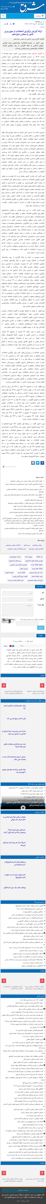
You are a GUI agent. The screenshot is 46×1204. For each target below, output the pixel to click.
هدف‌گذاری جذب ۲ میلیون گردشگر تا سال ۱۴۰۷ (28, 1086)
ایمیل (42, 598)
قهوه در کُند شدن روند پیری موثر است (31, 1000)
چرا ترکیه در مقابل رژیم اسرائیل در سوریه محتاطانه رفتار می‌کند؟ (24, 1021)
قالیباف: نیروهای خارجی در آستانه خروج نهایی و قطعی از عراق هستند (25, 1078)
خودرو (42, 675)
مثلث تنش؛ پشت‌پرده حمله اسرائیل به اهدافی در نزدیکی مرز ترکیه (14, 732)
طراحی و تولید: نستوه (23, 1201)
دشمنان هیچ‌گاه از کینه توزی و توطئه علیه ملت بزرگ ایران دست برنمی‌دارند (25, 1046)
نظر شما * (40, 605)
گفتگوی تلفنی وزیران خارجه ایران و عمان (31, 1089)
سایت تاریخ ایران (15, 557)
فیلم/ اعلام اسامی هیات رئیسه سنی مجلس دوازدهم (26, 481)
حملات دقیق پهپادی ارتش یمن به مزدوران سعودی (28, 954)
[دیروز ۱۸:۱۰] (35, 821)
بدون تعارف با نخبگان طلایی (34, 1039)
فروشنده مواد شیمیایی (35, 580)
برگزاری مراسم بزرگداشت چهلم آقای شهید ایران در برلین (25, 1146)
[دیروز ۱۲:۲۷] (35, 735)
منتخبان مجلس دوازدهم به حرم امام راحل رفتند (27, 509)
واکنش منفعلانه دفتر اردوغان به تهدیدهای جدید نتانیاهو (26, 1056)
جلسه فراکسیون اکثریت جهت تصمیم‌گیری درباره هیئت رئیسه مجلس (24, 485)
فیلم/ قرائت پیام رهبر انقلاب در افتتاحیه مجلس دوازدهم (25, 503)
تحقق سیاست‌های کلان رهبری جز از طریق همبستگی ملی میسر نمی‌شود (24, 496)
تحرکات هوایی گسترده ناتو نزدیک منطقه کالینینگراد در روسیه (25, 1143)
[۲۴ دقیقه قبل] (34, 1171)
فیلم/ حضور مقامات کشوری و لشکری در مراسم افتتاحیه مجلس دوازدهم (24, 529)
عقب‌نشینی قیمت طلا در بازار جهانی (32, 791)
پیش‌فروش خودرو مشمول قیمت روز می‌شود (35, 692)
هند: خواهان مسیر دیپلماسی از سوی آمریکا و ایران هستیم (25, 1071)
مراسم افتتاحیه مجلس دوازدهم (17, 549)
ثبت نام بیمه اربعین (36, 572)
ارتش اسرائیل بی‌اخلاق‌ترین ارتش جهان (31, 1149)
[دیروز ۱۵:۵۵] (35, 722)
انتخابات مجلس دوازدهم (13, 545)
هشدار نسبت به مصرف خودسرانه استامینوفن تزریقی (27, 1012)
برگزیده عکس (40, 857)
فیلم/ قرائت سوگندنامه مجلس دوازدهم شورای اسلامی (25, 512)
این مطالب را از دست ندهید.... (34, 701)
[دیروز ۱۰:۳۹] (35, 748)
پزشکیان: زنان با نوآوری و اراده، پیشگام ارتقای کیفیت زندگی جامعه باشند (24, 1052)
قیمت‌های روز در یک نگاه (36, 784)
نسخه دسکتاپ (23, 1190)
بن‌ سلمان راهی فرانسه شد (34, 1115)
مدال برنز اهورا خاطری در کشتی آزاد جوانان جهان (28, 1062)
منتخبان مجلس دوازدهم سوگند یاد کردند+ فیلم (27, 506)
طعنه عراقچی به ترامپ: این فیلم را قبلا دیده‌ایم (28, 1118)
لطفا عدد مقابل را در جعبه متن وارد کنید (32, 619)
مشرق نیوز (27, 6)
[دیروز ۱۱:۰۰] (35, 878)
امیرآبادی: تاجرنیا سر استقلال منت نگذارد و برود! (28, 957)
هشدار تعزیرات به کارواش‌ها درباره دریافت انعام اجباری (26, 1033)
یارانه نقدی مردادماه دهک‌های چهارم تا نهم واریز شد (14, 771)
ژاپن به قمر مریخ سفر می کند (16, 718)
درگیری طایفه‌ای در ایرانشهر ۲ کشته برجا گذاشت (13, 987)
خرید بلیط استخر (37, 576)
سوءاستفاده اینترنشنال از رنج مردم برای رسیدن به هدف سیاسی (24, 960)
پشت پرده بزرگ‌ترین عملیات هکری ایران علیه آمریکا (15, 745)
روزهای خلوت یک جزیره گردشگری (15, 887)
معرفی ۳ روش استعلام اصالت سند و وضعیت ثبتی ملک (14, 758)
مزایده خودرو (9, 572)
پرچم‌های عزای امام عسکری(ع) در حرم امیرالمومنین (15, 863)
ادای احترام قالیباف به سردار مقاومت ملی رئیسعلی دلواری (25, 918)
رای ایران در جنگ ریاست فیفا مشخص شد (30, 1128)
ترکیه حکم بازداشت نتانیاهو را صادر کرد (14, 707)
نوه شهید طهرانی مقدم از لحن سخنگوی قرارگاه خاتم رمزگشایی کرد (23, 933)
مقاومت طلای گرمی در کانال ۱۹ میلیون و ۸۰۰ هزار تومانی (25, 788)
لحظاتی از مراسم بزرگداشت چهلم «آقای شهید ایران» (27, 1065)
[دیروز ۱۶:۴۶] (35, 709)
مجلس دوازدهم (37, 545)
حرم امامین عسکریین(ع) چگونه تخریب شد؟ (30, 909)
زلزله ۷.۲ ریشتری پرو (36, 1027)
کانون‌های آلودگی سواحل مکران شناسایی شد (29, 1030)
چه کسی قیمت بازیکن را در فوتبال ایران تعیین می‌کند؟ (26, 1024)
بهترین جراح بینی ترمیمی (18, 564)
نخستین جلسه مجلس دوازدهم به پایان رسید (28, 515)
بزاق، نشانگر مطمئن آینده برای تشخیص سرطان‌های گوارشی (25, 1006)
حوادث (42, 971)
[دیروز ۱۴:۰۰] (35, 866)
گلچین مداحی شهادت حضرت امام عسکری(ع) (29, 906)
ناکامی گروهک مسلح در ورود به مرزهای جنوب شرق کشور (34, 987)
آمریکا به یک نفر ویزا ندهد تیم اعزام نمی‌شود (14, 844)
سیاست (38, 15)
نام (43, 592)
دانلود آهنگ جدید (37, 564)
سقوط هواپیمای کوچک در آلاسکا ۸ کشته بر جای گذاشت (26, 1140)
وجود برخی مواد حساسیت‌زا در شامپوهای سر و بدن (27, 1018)
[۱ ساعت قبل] (12, 1171)
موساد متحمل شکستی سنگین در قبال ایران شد (29, 1092)
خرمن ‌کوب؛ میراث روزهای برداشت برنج (31, 1009)
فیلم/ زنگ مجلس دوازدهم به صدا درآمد (30, 533)
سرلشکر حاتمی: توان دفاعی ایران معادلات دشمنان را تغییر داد (24, 1131)
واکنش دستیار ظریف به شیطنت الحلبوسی (30, 921)
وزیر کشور (27, 545)
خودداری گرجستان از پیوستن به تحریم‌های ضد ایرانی (27, 915)
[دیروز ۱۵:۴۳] (34, 979)
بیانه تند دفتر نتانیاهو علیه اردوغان (32, 939)
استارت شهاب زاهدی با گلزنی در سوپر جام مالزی (28, 1109)
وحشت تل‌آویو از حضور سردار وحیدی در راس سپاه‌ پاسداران (25, 927)
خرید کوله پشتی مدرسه (15, 580)
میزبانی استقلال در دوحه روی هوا (33, 1083)
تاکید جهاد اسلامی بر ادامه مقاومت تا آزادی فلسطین (27, 1137)
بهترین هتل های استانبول (34, 560)
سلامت (42, 1163)
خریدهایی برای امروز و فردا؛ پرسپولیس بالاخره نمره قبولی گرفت (14, 831)
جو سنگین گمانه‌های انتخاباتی (33, 500)
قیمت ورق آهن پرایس (20, 576)
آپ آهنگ (39, 557)
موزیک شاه (28, 557)
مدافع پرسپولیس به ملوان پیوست (33, 912)
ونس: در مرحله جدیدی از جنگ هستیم (31, 950)
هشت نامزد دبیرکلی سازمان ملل (33, 936)
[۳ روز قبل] (34, 683)
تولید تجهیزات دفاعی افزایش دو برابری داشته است (27, 1042)
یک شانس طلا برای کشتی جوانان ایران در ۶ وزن (28, 1098)
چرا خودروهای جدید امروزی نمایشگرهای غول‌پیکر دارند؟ (14, 692)
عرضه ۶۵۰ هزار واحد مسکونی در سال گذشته (29, 1003)
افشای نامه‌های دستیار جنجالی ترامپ (32, 1112)
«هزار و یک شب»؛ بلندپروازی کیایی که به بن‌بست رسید (26, 947)
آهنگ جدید (21, 572)
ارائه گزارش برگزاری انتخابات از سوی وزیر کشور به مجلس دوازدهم (23, 32)
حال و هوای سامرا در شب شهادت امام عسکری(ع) (15, 876)
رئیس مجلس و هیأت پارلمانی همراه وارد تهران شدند (27, 930)
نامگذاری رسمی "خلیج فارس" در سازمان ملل (29, 924)
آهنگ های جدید (37, 568)
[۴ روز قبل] (12, 683)
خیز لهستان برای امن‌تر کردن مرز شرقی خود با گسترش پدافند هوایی (22, 1015)
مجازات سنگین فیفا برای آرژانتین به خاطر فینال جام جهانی (14, 818)
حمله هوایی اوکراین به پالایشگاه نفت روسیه (30, 1134)
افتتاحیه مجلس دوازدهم (36, 549)
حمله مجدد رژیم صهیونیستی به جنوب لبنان (30, 1121)
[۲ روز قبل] (35, 773)
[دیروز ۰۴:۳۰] (35, 761)
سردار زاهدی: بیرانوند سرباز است (33, 963)
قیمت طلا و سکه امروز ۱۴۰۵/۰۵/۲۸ (32, 794)
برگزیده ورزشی (39, 812)
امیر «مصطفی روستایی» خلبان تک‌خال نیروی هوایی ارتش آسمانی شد (24, 943)
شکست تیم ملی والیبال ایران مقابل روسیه (30, 1095)
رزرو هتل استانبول (15, 560)
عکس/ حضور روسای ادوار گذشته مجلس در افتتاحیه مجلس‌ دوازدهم (25, 490)
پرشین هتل (24, 568)
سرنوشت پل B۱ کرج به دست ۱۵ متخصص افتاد (28, 1101)
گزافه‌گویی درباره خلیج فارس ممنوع (32, 966)
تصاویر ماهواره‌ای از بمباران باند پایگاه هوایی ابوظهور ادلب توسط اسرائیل (24, 804)
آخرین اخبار (40, 996)
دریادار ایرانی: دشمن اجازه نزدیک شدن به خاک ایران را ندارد (25, 1155)
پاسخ (5, 646)
